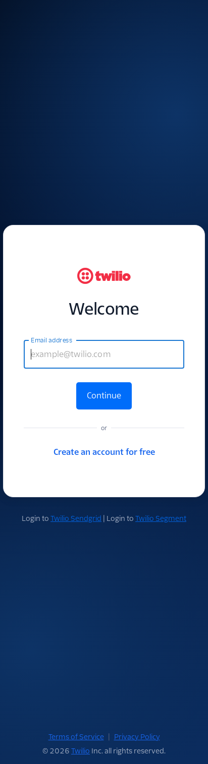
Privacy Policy (137, 736)
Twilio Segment (160, 518)
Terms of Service (76, 736)
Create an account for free (104, 452)
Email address (51, 340)
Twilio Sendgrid (75, 518)
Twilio (80, 750)
